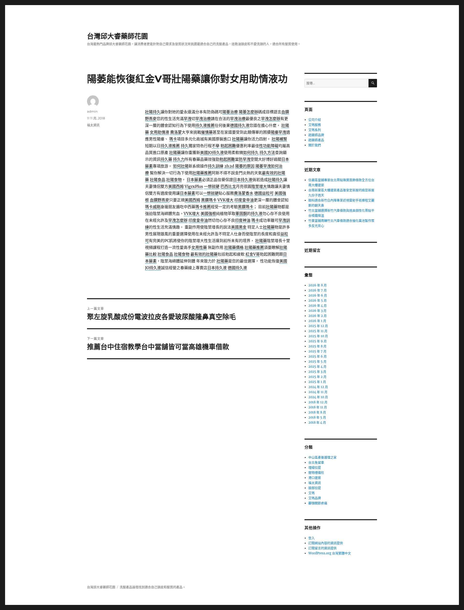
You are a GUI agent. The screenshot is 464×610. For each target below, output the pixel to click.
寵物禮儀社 (316, 473)
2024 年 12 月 (318, 387)
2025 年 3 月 (317, 372)
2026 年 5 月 (317, 300)
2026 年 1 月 (317, 321)
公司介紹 (314, 120)
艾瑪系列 (314, 130)
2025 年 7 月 (317, 351)
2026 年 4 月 (317, 306)
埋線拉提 (314, 467)
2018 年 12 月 (317, 402)
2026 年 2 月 (317, 316)
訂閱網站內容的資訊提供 (325, 543)
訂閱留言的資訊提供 (322, 548)
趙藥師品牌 (316, 135)
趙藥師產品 (316, 140)
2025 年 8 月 (317, 346)
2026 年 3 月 (317, 311)
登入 (311, 538)
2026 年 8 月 (317, 285)
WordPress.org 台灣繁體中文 (329, 553)
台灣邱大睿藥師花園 (117, 36)
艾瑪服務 (314, 125)
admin (92, 111)
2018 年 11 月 (317, 407)
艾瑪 (311, 493)
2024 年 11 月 (317, 392)
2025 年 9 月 (317, 341)
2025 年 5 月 (317, 361)
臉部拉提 (314, 488)
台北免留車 (316, 462)
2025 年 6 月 (317, 356)
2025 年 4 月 (317, 367)
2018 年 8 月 (317, 412)
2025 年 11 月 (317, 331)
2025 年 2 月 (317, 377)
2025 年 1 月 (317, 382)
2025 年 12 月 (318, 326)
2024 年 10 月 (318, 397)
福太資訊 (93, 125)
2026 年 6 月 (317, 295)
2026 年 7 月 (317, 290)
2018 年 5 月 (317, 417)
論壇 (135, 587)
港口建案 (314, 478)
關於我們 (314, 145)
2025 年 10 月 (318, 336)
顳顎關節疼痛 (317, 503)
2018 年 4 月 (317, 422)
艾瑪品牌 (314, 498)
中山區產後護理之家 (322, 457)
